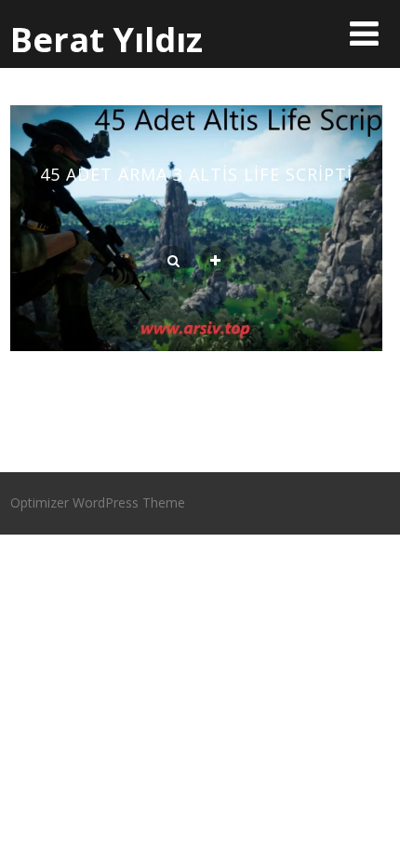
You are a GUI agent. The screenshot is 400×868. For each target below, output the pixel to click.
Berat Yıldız (106, 39)
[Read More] (215, 262)
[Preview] (173, 262)
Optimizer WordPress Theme (97, 502)
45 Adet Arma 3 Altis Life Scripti (196, 174)
